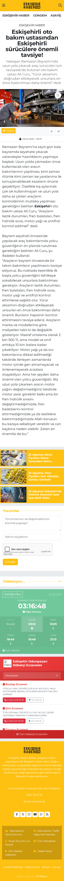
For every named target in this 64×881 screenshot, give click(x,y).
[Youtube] (35, 814)
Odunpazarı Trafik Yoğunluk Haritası (46, 832)
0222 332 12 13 (34, 794)
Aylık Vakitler (12, 650)
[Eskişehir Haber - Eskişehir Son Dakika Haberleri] (32, 5)
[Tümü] (59, 581)
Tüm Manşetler (46, 841)
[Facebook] (17, 814)
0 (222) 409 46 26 (15, 700)
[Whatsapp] (41, 814)
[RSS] (47, 814)
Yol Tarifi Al (36, 700)
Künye (57, 867)
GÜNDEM (40, 15)
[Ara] (60, 5)
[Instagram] (29, 814)
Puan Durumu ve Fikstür (17, 843)
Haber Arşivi (45, 851)
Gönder (10, 561)
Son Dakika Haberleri (13, 853)
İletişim (46, 867)
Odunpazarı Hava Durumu (14, 832)
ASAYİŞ (56, 15)
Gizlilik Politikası (13, 867)
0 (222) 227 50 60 (15, 721)
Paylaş (10, 130)
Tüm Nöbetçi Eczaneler (33, 734)
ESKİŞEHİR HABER (15, 15)
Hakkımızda (32, 867)
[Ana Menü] (3, 5)
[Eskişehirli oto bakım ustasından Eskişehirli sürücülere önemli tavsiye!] (32, 108)
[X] (23, 814)
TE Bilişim (41, 876)
